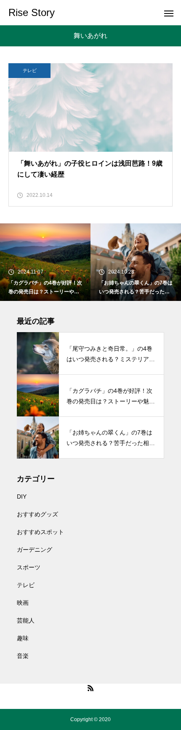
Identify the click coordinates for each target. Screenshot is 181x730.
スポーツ (28, 567)
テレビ (30, 70)
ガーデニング (34, 549)
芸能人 (26, 620)
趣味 (23, 638)
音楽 (23, 655)
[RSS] (90, 688)
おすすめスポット (40, 532)
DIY (22, 496)
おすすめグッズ (37, 514)
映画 (23, 602)
